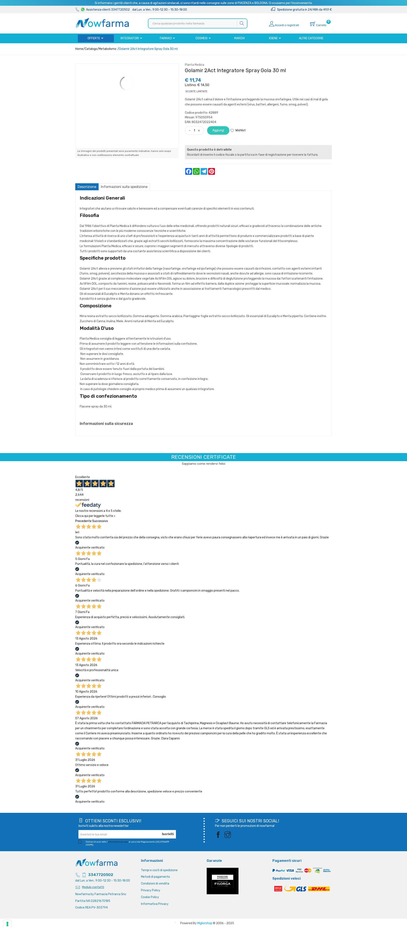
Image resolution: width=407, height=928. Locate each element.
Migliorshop (204, 923)
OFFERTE (94, 38)
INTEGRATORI (130, 38)
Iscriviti (168, 834)
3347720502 (100, 874)
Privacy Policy (150, 890)
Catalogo (91, 49)
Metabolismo (107, 49)
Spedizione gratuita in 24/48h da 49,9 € (303, 9)
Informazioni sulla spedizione (124, 187)
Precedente (83, 521)
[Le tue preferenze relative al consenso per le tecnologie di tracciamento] (7, 924)
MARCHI (239, 38)
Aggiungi (218, 130)
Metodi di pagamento (155, 877)
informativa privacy (118, 842)
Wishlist (240, 130)
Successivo (100, 521)
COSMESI (201, 38)
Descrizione (87, 187)
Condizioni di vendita (155, 883)
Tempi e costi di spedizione (159, 870)
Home (79, 49)
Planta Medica (194, 65)
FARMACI (166, 38)
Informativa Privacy (155, 904)
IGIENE (273, 38)
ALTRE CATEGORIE (311, 38)
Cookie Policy (150, 897)
